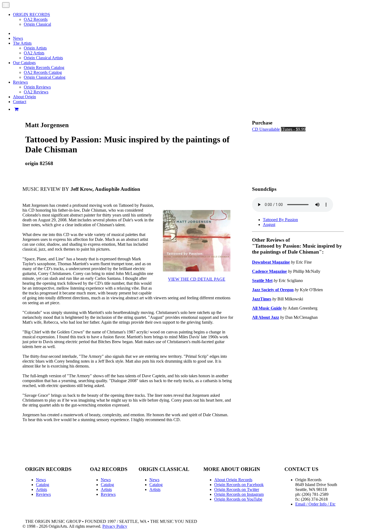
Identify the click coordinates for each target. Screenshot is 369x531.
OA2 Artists (34, 53)
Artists (41, 489)
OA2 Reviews (36, 92)
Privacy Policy (114, 526)
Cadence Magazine (269, 271)
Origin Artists (35, 48)
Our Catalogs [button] (24, 62)
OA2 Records (36, 19)
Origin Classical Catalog (44, 77)
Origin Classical (37, 24)
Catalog (42, 484)
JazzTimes (261, 299)
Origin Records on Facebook (239, 484)
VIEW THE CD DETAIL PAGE (196, 279)
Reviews (43, 494)
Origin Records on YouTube (238, 499)
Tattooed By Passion (280, 219)
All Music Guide (267, 308)
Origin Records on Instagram (239, 494)
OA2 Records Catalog (43, 72)
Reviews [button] (20, 82)
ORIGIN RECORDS (31, 14)
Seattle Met (262, 280)
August (269, 224)
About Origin (24, 96)
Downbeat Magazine (271, 262)
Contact (19, 101)
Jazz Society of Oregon (273, 289)
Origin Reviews (37, 87)
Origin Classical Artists (43, 57)
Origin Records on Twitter (236, 489)
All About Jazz (265, 317)
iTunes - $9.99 (293, 129)
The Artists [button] (22, 43)
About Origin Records (233, 479)
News (18, 38)
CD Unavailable (266, 129)
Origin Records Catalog (44, 67)
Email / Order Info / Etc (315, 504)
